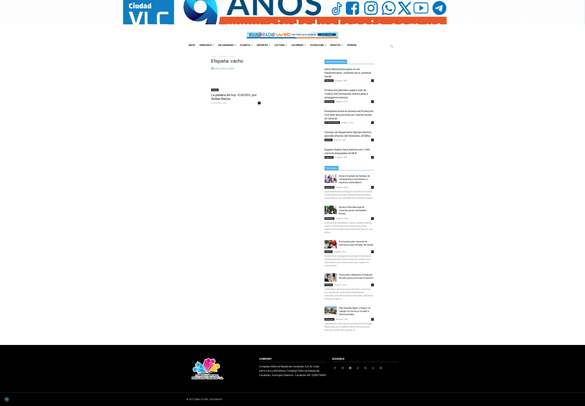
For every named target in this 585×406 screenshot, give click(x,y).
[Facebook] (335, 368)
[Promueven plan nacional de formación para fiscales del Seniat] (330, 244)
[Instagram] (343, 368)
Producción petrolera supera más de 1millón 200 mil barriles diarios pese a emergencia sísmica (346, 94)
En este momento (332, 122)
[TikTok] (358, 368)
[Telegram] (350, 368)
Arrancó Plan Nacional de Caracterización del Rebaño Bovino (353, 210)
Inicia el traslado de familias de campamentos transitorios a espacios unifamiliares (354, 179)
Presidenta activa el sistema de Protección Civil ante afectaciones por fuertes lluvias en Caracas (348, 115)
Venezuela (329, 101)
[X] (365, 368)
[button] (391, 46)
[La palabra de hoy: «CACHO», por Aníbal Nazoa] (236, 79)
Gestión (328, 140)
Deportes (329, 80)
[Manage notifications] (6, 399)
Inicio (213, 56)
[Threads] (381, 368)
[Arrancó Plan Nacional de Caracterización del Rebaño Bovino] (330, 210)
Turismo (328, 285)
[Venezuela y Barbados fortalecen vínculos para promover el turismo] (330, 277)
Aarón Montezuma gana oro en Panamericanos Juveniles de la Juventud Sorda (347, 73)
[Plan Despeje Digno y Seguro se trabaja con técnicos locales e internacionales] (330, 310)
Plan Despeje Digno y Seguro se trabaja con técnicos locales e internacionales (354, 311)
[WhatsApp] (373, 368)
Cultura (215, 90)
